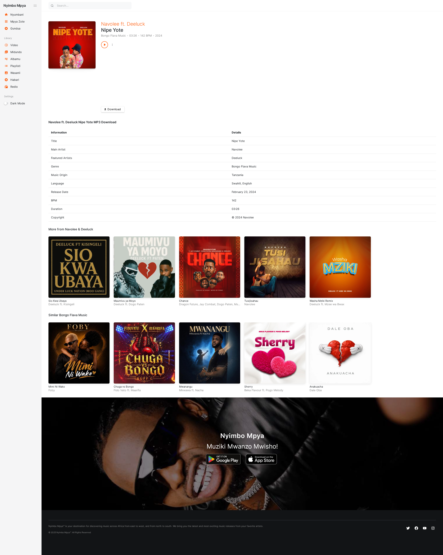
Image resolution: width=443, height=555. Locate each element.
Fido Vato (120, 390)
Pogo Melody (274, 390)
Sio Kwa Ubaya (57, 300)
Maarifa (136, 390)
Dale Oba (316, 390)
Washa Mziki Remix (321, 300)
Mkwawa (185, 390)
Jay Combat (207, 304)
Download (114, 109)
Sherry (248, 386)
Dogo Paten (136, 304)
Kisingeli (69, 304)
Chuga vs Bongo (124, 386)
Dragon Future (188, 304)
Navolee (110, 24)
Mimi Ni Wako (56, 386)
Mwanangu (185, 386)
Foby (51, 390)
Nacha (199, 390)
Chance (183, 300)
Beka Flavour (252, 390)
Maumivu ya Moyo (125, 300)
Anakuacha (316, 386)
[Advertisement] (205, 76)
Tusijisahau (251, 300)
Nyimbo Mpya (14, 5)
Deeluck (136, 24)
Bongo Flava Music (113, 35)
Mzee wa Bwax (334, 304)
